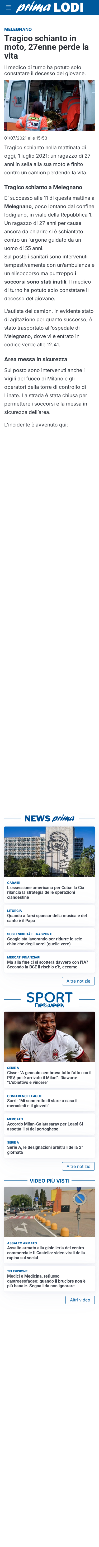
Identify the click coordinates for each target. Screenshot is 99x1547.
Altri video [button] (80, 1299)
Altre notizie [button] (78, 981)
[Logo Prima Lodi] (49, 7)
